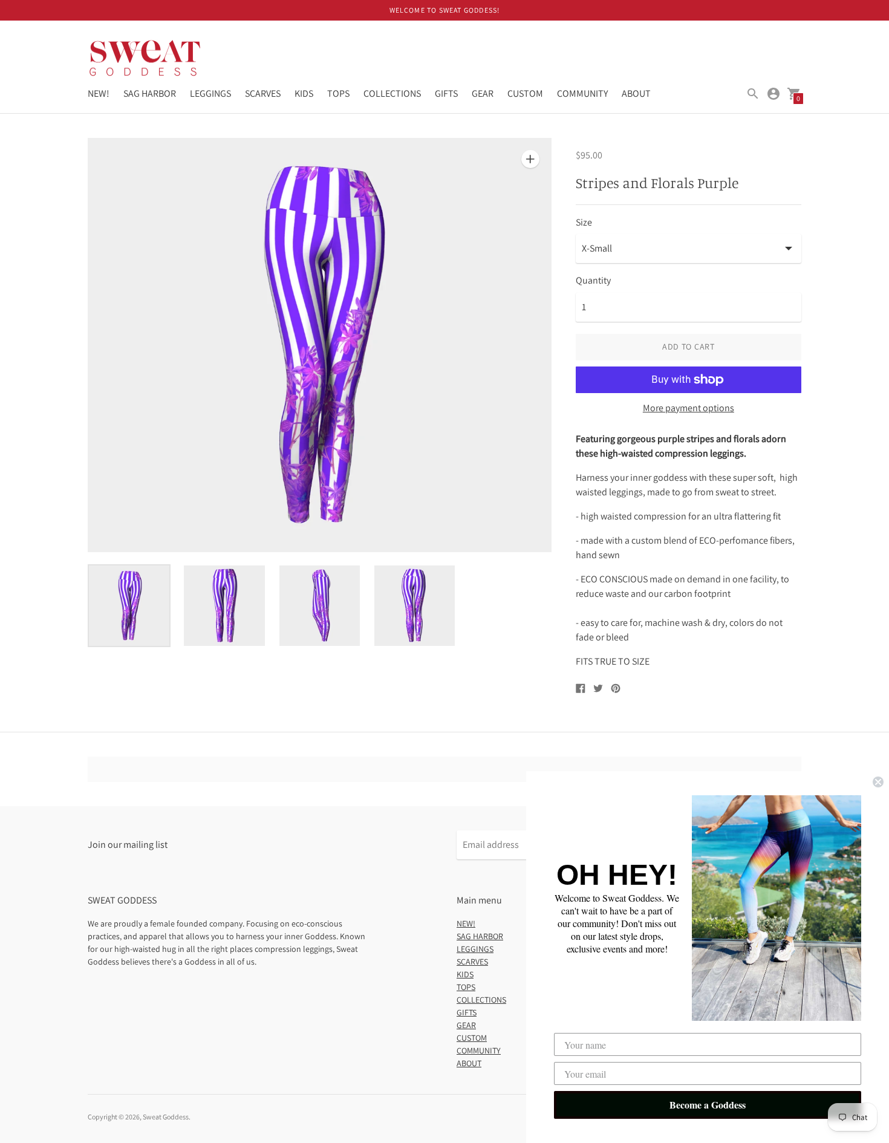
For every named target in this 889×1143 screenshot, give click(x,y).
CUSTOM (525, 93)
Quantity (593, 280)
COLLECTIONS (392, 93)
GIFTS (446, 93)
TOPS (338, 93)
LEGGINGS (210, 93)
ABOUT (636, 93)
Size (584, 222)
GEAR (482, 93)
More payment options (688, 408)
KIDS (304, 93)
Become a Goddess (707, 1105)
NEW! (98, 93)
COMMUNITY (582, 93)
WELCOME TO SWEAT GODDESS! (444, 10)
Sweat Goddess (166, 1116)
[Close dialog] (878, 782)
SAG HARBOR (149, 93)
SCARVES (263, 93)
